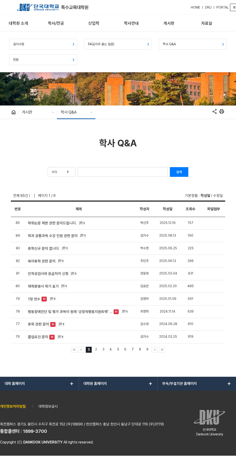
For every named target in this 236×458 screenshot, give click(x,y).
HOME (195, 7)
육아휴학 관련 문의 (42, 261)
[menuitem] (18, 23)
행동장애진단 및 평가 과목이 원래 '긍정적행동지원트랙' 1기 (70, 312)
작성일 (205, 195)
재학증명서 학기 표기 (43, 286)
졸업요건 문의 (38, 337)
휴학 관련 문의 (38, 324)
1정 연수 (34, 299)
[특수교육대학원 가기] (38, 7)
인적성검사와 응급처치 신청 (48, 273)
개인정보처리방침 (13, 406)
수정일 (218, 195)
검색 (179, 172)
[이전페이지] (81, 350)
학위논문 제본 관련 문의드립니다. (52, 223)
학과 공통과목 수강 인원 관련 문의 (53, 236)
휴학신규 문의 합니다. (44, 248)
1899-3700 (35, 431)
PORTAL (222, 7)
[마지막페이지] (162, 350)
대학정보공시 (48, 406)
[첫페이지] (74, 350)
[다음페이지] (155, 350)
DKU (208, 7)
